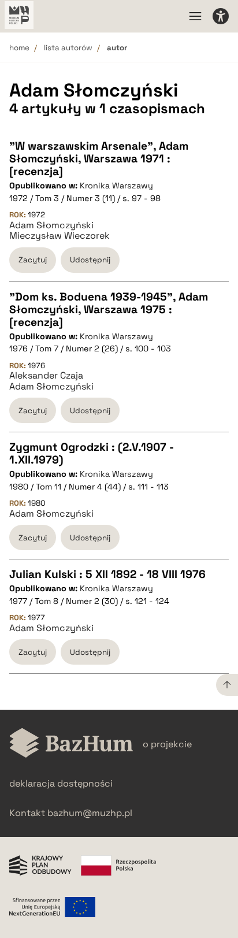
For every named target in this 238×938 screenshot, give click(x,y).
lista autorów (68, 48)
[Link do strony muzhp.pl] (19, 16)
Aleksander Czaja (46, 375)
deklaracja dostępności (61, 783)
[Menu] (195, 16)
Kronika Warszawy (116, 185)
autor (117, 48)
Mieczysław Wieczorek (59, 236)
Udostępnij (90, 260)
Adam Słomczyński (51, 225)
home (19, 48)
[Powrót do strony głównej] (71, 744)
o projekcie (167, 744)
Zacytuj (32, 260)
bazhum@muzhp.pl (89, 813)
